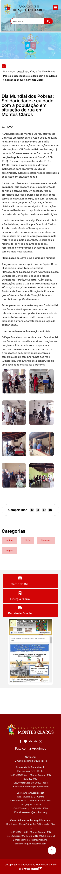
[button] (32, 510)
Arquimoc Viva (26, 71)
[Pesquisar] (48, 21)
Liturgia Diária (20, 599)
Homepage (9, 71)
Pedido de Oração (20, 613)
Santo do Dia (19, 584)
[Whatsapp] (35, 741)
